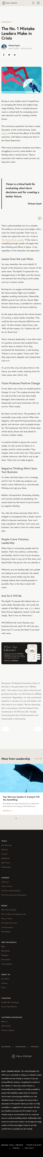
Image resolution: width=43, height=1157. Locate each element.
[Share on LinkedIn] (14, 54)
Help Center (6, 1026)
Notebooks (5, 858)
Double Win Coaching (10, 1002)
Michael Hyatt (14, 45)
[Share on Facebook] (3, 54)
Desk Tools (5, 863)
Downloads (5, 960)
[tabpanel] (21, 789)
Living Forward (7, 927)
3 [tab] (23, 818)
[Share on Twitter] (9, 54)
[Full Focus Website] (21, 1056)
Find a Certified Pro (9, 1007)
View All (38, 758)
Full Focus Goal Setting (10, 891)
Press (3, 987)
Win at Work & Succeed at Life (13, 914)
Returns (4, 1022)
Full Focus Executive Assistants (14, 895)
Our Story (5, 979)
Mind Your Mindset (8, 910)
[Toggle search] (33, 3)
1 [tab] (16, 818)
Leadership (6, 22)
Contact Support (8, 1030)
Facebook (6, 1047)
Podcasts (4, 955)
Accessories (6, 867)
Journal (4, 854)
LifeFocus (5, 882)
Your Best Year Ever (9, 923)
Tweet (40, 218)
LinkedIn (34, 1047)
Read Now (7, 811)
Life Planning (6, 845)
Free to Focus (6, 886)
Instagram (20, 1047)
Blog (3, 946)
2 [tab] (20, 818)
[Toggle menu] (38, 3)
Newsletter (5, 951)
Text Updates (6, 964)
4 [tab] (27, 818)
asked (31, 608)
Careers (4, 983)
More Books (6, 932)
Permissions (34, 1145)
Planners (4, 850)
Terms (16, 1148)
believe (4, 133)
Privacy (29, 1148)
